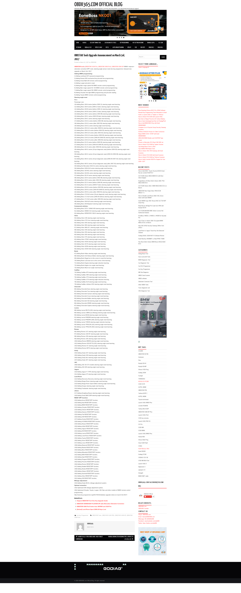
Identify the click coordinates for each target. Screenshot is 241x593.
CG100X (140, 351)
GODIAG (84, 42)
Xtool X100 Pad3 (143, 443)
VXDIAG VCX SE (143, 457)
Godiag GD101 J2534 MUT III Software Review (151, 235)
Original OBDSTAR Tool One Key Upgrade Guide (92, 500)
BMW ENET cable (143, 476)
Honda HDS (141, 436)
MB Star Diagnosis (143, 272)
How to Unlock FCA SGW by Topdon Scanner (150, 144)
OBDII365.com (142, 506)
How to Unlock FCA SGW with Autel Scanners (151, 155)
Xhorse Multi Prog (143, 440)
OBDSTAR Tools (96, 515)
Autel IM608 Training (118, 47)
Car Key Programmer (82, 515)
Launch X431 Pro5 (143, 415)
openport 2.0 (141, 470)
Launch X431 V (142, 463)
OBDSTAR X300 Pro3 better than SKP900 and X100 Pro (94, 506)
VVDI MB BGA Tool (143, 460)
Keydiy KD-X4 (142, 363)
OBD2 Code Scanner (144, 275)
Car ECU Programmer (144, 266)
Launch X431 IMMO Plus (145, 402)
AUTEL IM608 (142, 387)
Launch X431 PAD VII (144, 421)
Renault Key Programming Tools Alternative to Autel (152, 112)
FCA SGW (161, 42)
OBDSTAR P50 (142, 390)
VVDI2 (140, 446)
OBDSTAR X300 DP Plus (145, 412)
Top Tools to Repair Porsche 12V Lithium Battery (151, 119)
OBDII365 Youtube (143, 508)
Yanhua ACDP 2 (151, 42)
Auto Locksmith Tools (144, 257)
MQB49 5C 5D (88, 47)
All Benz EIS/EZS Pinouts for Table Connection (151, 131)
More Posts (90, 527)
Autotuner (141, 357)
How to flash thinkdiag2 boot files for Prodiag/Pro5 (152, 121)
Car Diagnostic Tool (143, 263)
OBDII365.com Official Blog (98, 4)
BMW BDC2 (160, 47)
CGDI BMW (141, 430)
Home (77, 42)
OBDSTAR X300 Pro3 (104, 66)
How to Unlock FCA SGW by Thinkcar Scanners (151, 157)
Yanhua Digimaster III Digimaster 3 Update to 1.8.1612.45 (120, 538)
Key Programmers (124, 42)
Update (129, 47)
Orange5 (140, 473)
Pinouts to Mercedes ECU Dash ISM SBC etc (150, 142)
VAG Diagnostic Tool (144, 291)
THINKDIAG (141, 379)
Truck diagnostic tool (144, 288)
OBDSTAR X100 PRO (108, 515)
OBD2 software (142, 278)
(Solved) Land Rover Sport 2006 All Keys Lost (91, 509)
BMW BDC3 (151, 47)
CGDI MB (141, 427)
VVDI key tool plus (143, 418)
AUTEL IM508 (142, 396)
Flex (136, 47)
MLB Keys (143, 47)
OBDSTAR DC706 (143, 354)
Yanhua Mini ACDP (143, 409)
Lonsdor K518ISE (143, 405)
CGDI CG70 (141, 384)
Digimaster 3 (141, 466)
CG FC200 (146, 381)
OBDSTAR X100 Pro (91, 66)
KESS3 (107, 47)
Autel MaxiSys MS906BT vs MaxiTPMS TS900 (151, 238)
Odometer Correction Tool (145, 281)
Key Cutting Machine (138, 42)
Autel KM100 (141, 451)
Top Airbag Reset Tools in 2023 (146, 146)
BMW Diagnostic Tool (144, 260)
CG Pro (140, 424)
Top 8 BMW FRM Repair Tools (146, 148)
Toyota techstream (143, 399)
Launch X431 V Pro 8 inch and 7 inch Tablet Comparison (89, 538)
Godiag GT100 (142, 454)
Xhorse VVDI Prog (143, 369)
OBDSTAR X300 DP (118, 66)
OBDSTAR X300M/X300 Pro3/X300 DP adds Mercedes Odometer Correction (100, 503)
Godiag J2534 (142, 372)
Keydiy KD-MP (142, 366)
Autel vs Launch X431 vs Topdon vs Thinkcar (150, 114)
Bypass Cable (98, 47)
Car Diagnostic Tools (110, 42)
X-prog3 (140, 375)
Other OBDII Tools (143, 284)
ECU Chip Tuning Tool (95, 42)
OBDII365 (93, 62)
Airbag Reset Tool (143, 253)
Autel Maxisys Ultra (143, 448)
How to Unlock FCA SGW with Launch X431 (150, 116)
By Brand (78, 47)
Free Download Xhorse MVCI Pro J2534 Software (151, 110)
